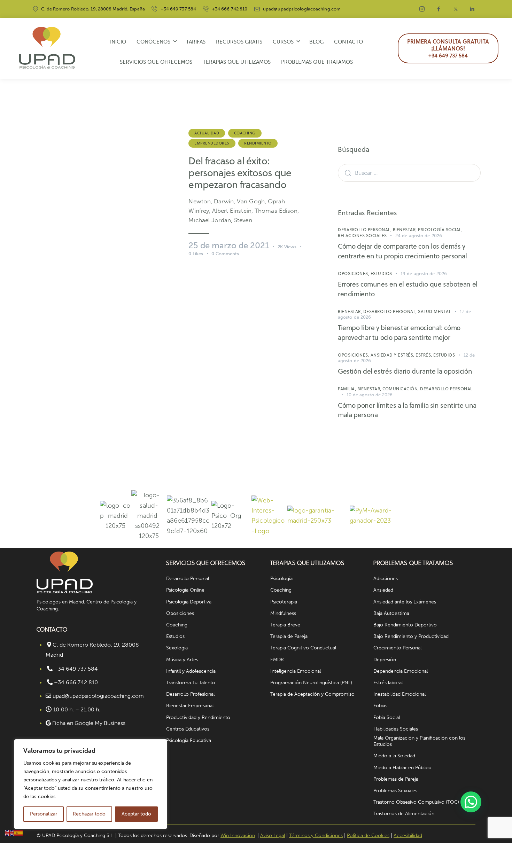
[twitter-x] (455, 9)
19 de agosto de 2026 (424, 273)
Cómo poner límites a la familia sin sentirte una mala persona (407, 410)
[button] (470, 801)
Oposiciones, (354, 273)
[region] (90, 784)
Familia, (347, 389)
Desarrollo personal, (365, 230)
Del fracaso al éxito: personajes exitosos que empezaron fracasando (239, 172)
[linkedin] (472, 9)
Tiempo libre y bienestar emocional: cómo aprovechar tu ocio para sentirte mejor (399, 332)
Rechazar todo (89, 814)
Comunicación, (401, 389)
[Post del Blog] (106, 192)
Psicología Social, (440, 230)
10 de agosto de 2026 (370, 394)
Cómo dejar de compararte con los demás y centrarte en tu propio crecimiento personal (402, 250)
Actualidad (206, 133)
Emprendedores (212, 143)
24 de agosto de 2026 (418, 235)
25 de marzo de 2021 (228, 245)
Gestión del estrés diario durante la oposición (405, 371)
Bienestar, (405, 230)
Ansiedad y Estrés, (393, 355)
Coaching (245, 133)
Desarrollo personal (446, 389)
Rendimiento (258, 143)
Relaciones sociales (362, 236)
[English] (9, 832)
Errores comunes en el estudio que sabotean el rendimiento (408, 288)
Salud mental (434, 311)
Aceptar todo (136, 814)
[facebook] (438, 9)
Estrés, (424, 355)
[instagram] (422, 9)
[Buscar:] (409, 173)
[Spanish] (18, 832)
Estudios (381, 273)
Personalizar (43, 814)
